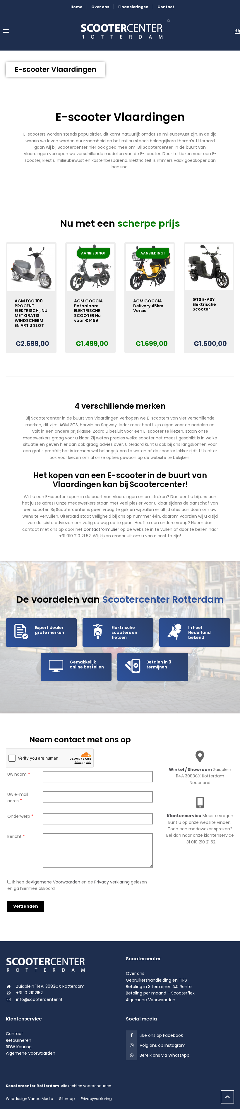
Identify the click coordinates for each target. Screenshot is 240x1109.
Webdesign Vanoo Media (29, 1098)
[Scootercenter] (120, 31)
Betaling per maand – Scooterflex (160, 993)
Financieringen (133, 6)
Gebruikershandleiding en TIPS (156, 980)
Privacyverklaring (96, 1098)
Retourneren (18, 1040)
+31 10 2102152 (29, 993)
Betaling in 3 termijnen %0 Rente (159, 987)
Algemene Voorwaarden (55, 882)
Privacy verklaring (112, 882)
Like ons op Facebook (161, 1035)
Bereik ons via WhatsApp (164, 1055)
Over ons (100, 6)
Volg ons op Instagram (163, 1045)
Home (76, 6)
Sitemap (67, 1098)
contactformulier (101, 529)
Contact (165, 6)
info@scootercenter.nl (39, 999)
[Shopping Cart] (236, 31)
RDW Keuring (19, 1047)
